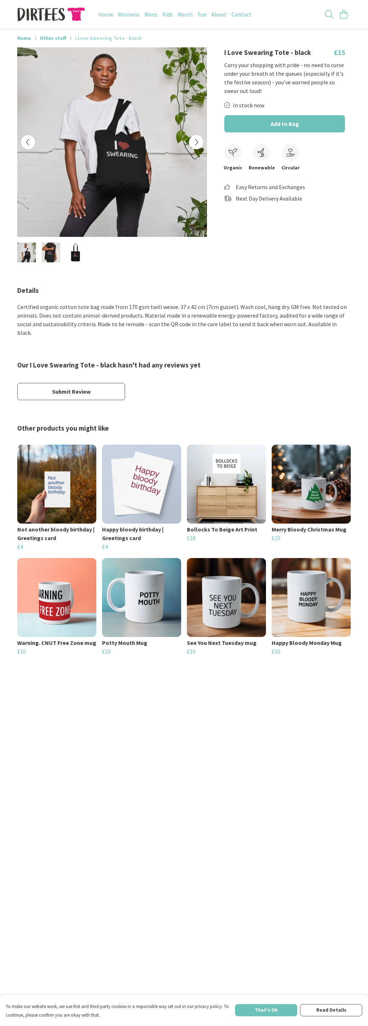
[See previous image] (28, 142)
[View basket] (343, 14)
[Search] (329, 14)
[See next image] (196, 142)
